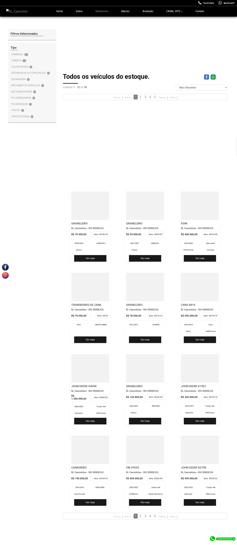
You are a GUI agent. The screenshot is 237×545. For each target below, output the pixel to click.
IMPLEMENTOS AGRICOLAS (27, 85)
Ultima (172, 98)
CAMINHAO (19, 54)
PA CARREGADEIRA (22, 97)
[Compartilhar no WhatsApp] (213, 76)
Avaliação (148, 11)
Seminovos (101, 11)
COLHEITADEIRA (21, 66)
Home (59, 11)
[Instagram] (5, 275)
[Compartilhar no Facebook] (207, 76)
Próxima (162, 98)
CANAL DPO (173, 11)
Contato (199, 11)
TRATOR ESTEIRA (22, 116)
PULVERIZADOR (21, 104)
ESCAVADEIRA (20, 79)
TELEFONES (208, 3)
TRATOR (17, 110)
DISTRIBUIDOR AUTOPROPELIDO (30, 73)
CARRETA (18, 60)
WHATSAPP (229, 3)
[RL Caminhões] (16, 11)
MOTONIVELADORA (23, 91)
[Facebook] (5, 266)
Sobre (79, 11)
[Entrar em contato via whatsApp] (222, 540)
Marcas (125, 11)
